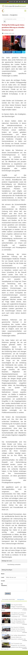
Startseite (5, 15)
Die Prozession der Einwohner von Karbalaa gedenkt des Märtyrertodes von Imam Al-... (14, 646)
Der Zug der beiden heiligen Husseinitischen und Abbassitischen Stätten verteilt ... (14, 607)
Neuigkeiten (14, 15)
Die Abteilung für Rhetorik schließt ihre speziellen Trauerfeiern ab (18, 614)
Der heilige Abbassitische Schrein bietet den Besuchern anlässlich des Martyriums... (13, 638)
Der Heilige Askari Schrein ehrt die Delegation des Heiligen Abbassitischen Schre (13, 622)
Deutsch (10, 1)
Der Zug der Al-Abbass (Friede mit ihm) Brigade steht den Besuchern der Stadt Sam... (13, 630)
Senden (8, 593)
